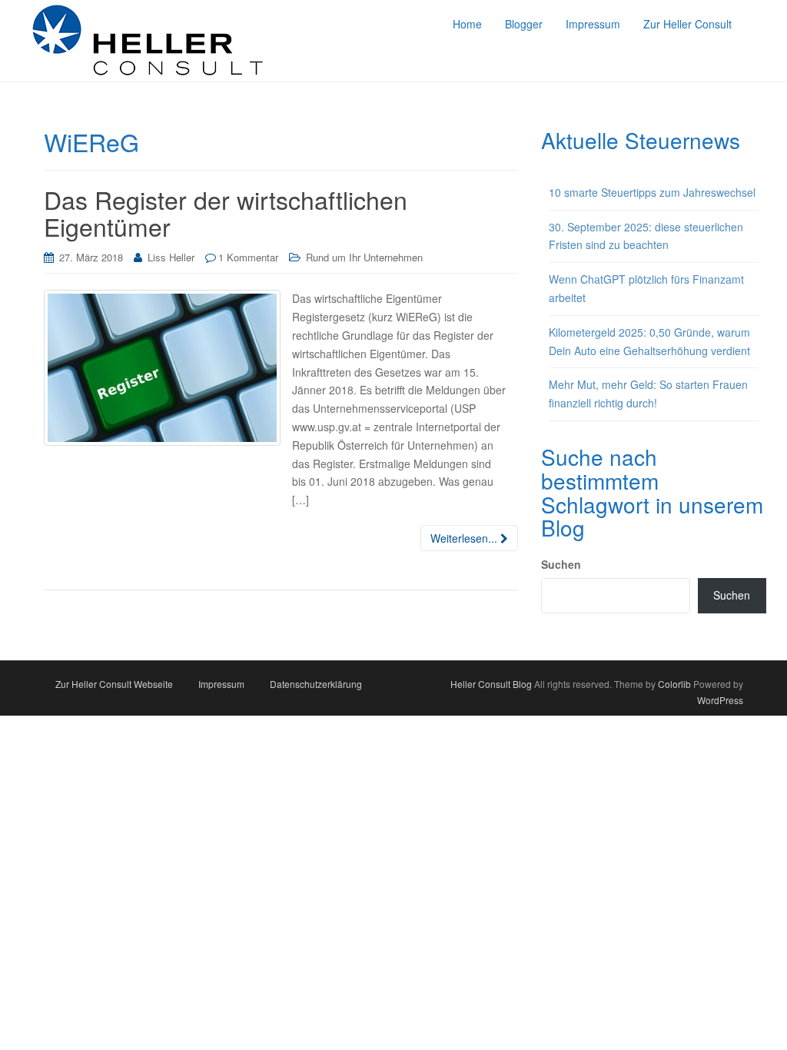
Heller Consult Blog (491, 683)
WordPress (720, 699)
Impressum (221, 683)
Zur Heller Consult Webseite (114, 683)
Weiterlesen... (465, 538)
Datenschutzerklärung (316, 683)
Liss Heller (171, 257)
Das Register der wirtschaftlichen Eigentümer (225, 212)
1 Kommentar (248, 257)
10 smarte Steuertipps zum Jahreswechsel (652, 192)
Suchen (561, 564)
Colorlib (674, 683)
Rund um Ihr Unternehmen (364, 257)
